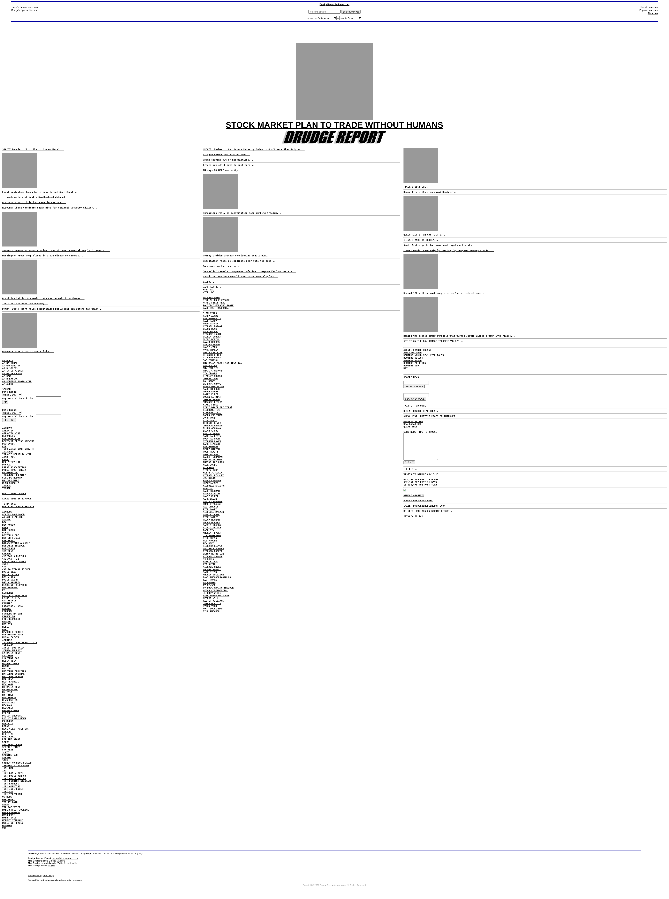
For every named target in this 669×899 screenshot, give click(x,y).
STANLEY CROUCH (212, 376)
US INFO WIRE (10, 480)
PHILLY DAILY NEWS (14, 718)
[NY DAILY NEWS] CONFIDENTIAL (222, 363)
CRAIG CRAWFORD (212, 370)
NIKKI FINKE (210, 404)
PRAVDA (6, 464)
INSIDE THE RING (213, 462)
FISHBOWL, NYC (212, 412)
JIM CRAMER (210, 373)
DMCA (38, 875)
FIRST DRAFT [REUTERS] (217, 407)
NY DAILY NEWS (11, 687)
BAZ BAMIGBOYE (212, 318)
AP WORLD (7, 360)
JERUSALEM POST (12, 650)
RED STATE (8, 734)
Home (31, 875)
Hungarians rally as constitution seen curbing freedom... (242, 213)
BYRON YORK (210, 606)
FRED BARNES (210, 323)
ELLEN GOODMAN (212, 428)
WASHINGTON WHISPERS (216, 595)
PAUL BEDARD (210, 331)
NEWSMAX (7, 705)
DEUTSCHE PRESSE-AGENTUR (18, 441)
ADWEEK (6, 519)
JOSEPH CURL (210, 378)
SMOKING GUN (10, 755)
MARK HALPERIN (212, 436)
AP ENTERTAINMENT (13, 371)
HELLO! (6, 626)
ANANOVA (7, 428)
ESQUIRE (7, 603)
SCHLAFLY (208, 559)
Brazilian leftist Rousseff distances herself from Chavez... (43, 298)
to (338, 18)
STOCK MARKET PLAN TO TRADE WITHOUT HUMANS (334, 125)
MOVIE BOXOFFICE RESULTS (18, 506)
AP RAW (6, 376)
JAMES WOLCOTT (212, 603)
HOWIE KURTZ (210, 496)
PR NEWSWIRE (10, 472)
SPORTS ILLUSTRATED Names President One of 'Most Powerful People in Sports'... (56, 250)
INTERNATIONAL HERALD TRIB (19, 642)
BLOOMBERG (8, 436)
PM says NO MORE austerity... (222, 170)
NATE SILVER (210, 561)
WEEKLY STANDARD (12, 820)
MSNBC (5, 666)
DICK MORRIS (210, 517)
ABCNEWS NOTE (211, 297)
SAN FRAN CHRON (12, 744)
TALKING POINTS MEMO (15, 765)
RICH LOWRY (210, 509)
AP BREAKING (10, 378)
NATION (6, 668)
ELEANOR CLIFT (212, 355)
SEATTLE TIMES (11, 747)
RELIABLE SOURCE (213, 548)
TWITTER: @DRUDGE (414, 405)
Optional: (310, 18)
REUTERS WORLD (412, 360)
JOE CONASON (210, 360)
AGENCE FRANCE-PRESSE (417, 350)
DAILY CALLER (10, 574)
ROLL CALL (8, 736)
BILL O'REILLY (212, 527)
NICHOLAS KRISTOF (214, 485)
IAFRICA (7, 640)
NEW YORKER (9, 697)
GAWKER (6, 621)
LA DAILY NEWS (11, 653)
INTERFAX (7, 451)
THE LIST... (411, 469)
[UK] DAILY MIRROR (14, 776)
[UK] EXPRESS (10, 783)
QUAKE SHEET (411, 426)
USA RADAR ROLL (413, 424)
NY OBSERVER (10, 689)
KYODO (5, 459)
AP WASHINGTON (11, 365)
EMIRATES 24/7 (11, 598)
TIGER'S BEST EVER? (416, 186)
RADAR (5, 726)
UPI (405, 368)
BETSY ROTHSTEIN (213, 553)
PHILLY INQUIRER (12, 715)
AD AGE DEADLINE (12, 517)
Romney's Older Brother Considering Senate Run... (236, 255)
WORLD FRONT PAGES (14, 493)
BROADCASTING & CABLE (16, 543)
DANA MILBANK (211, 514)
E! (3, 590)
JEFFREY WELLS (212, 593)
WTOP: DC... (210, 292)
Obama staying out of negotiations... (228, 159)
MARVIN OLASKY (212, 525)
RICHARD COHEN (212, 357)
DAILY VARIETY (11, 582)
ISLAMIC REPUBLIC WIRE (17, 454)
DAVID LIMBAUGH (212, 501)
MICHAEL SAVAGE (212, 556)
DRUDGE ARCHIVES (413, 495)
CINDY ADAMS (210, 315)
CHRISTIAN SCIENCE (14, 561)
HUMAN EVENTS (10, 637)
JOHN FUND (209, 417)
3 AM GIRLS (210, 313)
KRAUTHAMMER (210, 483)
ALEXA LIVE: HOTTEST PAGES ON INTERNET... (431, 416)
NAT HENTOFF (210, 446)
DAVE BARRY (210, 321)
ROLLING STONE (11, 739)
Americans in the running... (222, 266)
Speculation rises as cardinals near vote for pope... (239, 261)
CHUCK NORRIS (211, 522)
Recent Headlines (649, 7)
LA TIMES (7, 655)
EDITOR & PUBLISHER (14, 595)
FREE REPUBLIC (11, 619)
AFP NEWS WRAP (412, 352)
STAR (5, 760)
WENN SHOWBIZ (10, 483)
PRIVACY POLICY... (415, 516)
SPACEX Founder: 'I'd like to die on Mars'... (33, 149)
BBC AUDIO (8, 525)
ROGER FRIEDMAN (212, 415)
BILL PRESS (210, 538)
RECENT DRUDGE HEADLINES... (421, 411)
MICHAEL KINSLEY (213, 475)
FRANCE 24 (8, 616)
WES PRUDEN (210, 540)
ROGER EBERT (210, 391)
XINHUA (6, 485)
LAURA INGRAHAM (212, 457)
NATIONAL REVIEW (12, 676)
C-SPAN (6, 553)
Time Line (653, 13)
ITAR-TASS (8, 457)
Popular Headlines (648, 10)
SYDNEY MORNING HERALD (17, 762)
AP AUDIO (7, 384)
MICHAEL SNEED (212, 567)
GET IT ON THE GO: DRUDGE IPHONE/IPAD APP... (433, 341)
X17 (4, 828)
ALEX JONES (210, 465)
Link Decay (48, 875)
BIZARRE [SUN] (212, 334)
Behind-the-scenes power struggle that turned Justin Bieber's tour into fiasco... (459, 336)
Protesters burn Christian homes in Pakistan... (34, 202)
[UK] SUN (7, 791)
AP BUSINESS (10, 368)
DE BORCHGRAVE (212, 383)
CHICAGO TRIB (10, 558)
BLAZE (5, 532)
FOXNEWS (7, 611)
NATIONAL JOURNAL (13, 674)
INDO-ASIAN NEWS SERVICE (18, 449)
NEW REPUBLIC (10, 681)
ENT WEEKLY (9, 600)
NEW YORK (7, 684)
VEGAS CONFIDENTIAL (215, 590)
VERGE (5, 804)
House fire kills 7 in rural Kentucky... (430, 192)
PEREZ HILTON (211, 449)
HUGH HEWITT (210, 451)
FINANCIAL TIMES (12, 606)
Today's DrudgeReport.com (25, 7)
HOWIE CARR (210, 347)
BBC (4, 522)
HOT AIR (7, 624)
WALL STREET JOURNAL (15, 810)
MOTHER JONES (10, 663)
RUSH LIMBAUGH (212, 504)
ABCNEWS (7, 511)
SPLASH (6, 757)
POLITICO (7, 723)
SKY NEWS (7, 749)
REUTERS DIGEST (413, 357)
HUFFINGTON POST (12, 634)
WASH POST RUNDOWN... (217, 308)
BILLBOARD (8, 530)
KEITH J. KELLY (212, 472)
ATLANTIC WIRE (11, 433)
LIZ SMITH (209, 564)
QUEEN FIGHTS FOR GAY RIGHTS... (424, 234)
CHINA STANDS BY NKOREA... (420, 240)
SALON (5, 742)
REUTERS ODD (411, 365)
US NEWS (7, 796)
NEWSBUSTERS (10, 700)
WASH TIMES (9, 817)
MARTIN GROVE (211, 433)
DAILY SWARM (10, 579)
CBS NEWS (7, 551)
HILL (5, 629)
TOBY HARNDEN (211, 438)
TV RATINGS (9, 504)
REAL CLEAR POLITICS (15, 728)
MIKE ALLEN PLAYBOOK (216, 300)
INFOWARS (7, 645)
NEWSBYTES (8, 702)
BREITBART (8, 540)
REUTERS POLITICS (414, 363)
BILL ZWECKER (211, 611)
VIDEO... (208, 281)
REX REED (208, 543)
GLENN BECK (210, 329)
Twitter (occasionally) (67, 863)
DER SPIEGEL (10, 587)
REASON (6, 731)
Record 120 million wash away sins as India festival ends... (444, 293)
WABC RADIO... (212, 287)
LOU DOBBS (209, 381)
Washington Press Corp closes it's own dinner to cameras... (42, 255)
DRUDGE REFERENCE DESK (418, 500)
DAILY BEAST (10, 572)
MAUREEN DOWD (211, 389)
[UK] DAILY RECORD (14, 778)
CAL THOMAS (210, 580)
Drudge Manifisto (57, 861)
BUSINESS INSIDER (13, 545)
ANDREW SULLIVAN (213, 574)
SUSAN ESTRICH (212, 397)
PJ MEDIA (7, 721)
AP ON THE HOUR (12, 373)
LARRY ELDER (210, 394)
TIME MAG (7, 768)
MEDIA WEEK (9, 660)
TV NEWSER (209, 585)
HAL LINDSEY (210, 506)
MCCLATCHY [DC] (12, 462)
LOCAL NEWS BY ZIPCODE (17, 498)
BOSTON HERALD (11, 538)
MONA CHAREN (210, 349)
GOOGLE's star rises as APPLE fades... (28, 351)
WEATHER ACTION (413, 421)
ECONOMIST (8, 592)
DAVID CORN (210, 365)
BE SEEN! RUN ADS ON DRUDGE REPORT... (428, 511)
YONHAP (6, 488)
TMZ (4, 770)
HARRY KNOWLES (212, 480)
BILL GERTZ (210, 420)
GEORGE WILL (210, 598)
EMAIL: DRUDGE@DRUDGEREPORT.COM (424, 505)
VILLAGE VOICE (11, 807)
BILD (5, 527)
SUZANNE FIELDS (212, 402)
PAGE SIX (208, 530)
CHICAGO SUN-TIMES (14, 556)
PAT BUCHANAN (211, 344)
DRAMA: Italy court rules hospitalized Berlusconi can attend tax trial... (52, 309)
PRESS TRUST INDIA (14, 470)
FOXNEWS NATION (12, 613)
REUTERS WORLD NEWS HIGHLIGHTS (423, 355)
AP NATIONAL (10, 363)
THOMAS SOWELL (212, 569)
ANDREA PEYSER (212, 533)
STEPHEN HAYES (212, 441)
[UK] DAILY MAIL (12, 773)
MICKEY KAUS (210, 470)
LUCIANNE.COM (10, 658)
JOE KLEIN (209, 478)
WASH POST (8, 815)
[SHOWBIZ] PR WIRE (14, 475)
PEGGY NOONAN (211, 519)
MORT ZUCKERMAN (212, 608)
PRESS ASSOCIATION (14, 467)
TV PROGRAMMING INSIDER (218, 587)
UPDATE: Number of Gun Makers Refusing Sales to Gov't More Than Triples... (254, 149)
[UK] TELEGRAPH (12, 794)
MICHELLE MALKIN (213, 512)
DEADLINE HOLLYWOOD (14, 585)
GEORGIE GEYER (212, 423)
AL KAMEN (208, 467)
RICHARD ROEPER (212, 551)
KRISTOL (208, 488)
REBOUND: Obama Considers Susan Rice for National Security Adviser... (49, 207)
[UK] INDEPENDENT (13, 789)
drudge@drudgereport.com (65, 858)
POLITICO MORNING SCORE (218, 305)
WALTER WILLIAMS (213, 601)
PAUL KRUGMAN (211, 491)
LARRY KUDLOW (211, 493)
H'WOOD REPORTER (12, 632)
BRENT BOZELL (211, 339)
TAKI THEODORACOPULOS (217, 577)
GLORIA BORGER (212, 336)
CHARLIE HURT (211, 454)
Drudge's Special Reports (24, 10)
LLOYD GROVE (210, 431)
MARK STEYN (210, 572)
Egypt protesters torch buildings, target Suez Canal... (40, 192)
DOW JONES (8, 443)
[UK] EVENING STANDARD (17, 781)
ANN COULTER (210, 368)
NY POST (7, 692)
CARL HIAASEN (211, 444)
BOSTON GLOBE (10, 535)
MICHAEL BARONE (212, 326)
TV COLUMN (209, 582)
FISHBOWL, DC (211, 410)
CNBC (5, 564)
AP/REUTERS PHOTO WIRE (17, 381)
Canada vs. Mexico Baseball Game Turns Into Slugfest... (240, 276)
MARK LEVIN (210, 499)
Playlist (51, 865)
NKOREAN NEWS (10, 710)
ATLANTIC (7, 430)
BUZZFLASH (8, 548)
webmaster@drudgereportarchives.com (63, 880)
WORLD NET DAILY (12, 823)
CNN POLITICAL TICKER (16, 569)
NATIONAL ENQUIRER (14, 671)
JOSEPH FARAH (211, 399)
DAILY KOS (8, 577)
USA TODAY (8, 799)
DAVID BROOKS (211, 342)
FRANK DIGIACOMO (213, 386)
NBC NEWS (7, 679)
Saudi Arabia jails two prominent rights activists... (439, 245)
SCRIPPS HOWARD (12, 477)
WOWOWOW (7, 825)
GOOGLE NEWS (411, 377)
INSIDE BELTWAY (212, 459)
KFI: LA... (210, 289)
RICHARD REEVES (212, 546)
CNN (4, 566)
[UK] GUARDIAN (11, 786)
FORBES (6, 608)
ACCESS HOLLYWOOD (13, 514)
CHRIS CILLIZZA (212, 352)
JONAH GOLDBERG (212, 425)
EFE (4, 446)
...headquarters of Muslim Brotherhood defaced (33, 197)
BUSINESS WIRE (11, 438)
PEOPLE (6, 713)
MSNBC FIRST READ (214, 302)
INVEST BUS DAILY (13, 647)
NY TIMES (7, 694)
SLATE (5, 752)
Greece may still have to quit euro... (229, 165)
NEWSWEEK (7, 708)
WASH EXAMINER (11, 812)
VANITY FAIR (10, 802)
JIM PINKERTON (212, 535)
